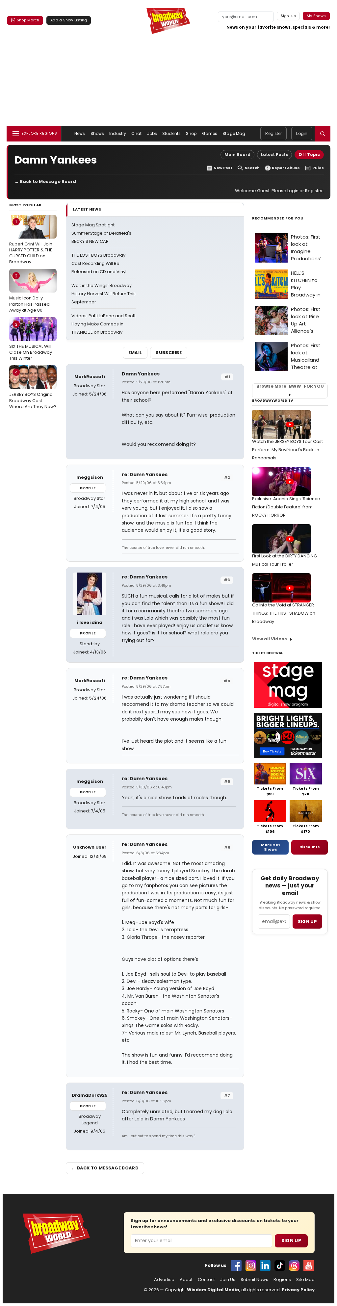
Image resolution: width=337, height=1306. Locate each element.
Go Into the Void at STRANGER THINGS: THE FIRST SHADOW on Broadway (283, 613)
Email (135, 352)
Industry (117, 133)
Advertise (164, 1280)
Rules (318, 168)
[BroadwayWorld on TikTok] (280, 1265)
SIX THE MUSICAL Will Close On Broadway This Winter (30, 341)
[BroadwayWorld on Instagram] (251, 1265)
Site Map (305, 1280)
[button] (322, 133)
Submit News (254, 1280)
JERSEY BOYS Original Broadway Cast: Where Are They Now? (33, 389)
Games (210, 133)
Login (301, 133)
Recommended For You (278, 218)
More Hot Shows (270, 847)
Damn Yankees (141, 374)
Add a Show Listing (68, 20)
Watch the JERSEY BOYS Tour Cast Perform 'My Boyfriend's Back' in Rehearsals (287, 449)
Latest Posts (274, 154)
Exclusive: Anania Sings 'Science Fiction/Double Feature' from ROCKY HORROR (286, 507)
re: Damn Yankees (145, 474)
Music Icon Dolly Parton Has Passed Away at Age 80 (29, 293)
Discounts (309, 847)
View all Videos (269, 639)
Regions (282, 1280)
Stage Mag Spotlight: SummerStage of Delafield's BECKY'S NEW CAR (101, 233)
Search (252, 168)
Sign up (307, 921)
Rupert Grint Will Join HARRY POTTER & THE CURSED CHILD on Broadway (30, 241)
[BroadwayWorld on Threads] (294, 1265)
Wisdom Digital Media (213, 1290)
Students (171, 133)
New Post (223, 168)
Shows (97, 133)
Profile (87, 488)
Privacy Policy (298, 1290)
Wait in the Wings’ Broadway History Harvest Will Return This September (103, 293)
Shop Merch (28, 20)
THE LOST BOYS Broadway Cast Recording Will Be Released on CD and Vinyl (98, 263)
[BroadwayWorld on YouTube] (309, 1265)
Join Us (227, 1280)
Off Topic (309, 154)
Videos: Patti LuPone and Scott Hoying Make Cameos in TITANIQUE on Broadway (103, 324)
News (79, 133)
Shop (191, 133)
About (186, 1280)
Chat (136, 133)
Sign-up (288, 15)
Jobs (152, 133)
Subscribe (169, 352)
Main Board (237, 154)
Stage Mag (233, 133)
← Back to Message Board (45, 181)
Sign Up (291, 1240)
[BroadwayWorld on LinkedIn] (265, 1265)
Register (273, 133)
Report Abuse (286, 168)
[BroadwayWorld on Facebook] (236, 1265)
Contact (206, 1280)
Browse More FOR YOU (290, 386)
